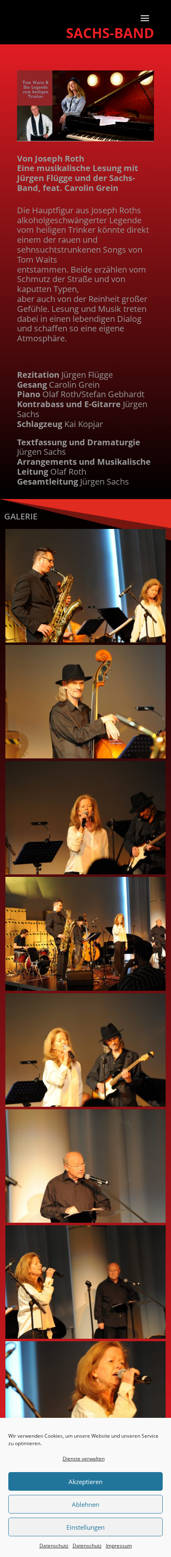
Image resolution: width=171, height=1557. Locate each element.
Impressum (119, 1545)
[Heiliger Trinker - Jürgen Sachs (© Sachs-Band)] (85, 756)
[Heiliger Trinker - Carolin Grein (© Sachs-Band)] (85, 872)
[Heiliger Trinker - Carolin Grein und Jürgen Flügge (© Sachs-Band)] (85, 1336)
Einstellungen (85, 1527)
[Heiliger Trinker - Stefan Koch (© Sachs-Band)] (85, 640)
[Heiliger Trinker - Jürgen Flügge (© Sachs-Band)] (85, 1220)
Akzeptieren (85, 1481)
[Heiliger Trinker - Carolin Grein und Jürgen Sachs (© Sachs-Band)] (85, 1104)
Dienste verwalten (84, 1458)
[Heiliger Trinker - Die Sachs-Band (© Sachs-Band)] (85, 988)
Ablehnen (85, 1504)
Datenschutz (53, 1545)
